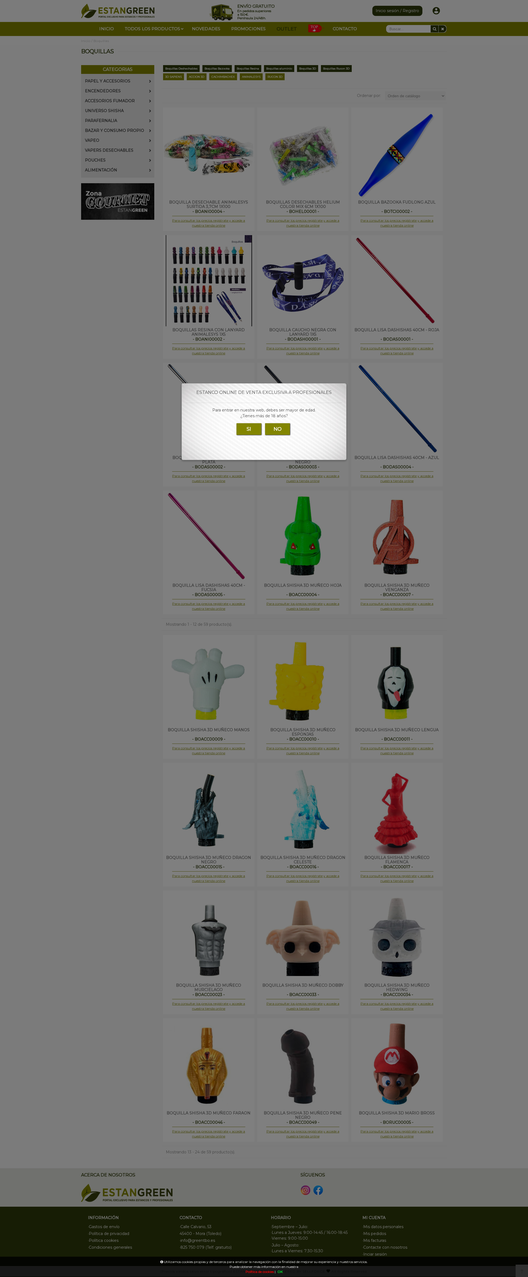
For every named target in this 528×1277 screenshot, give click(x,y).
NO (278, 429)
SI (249, 429)
